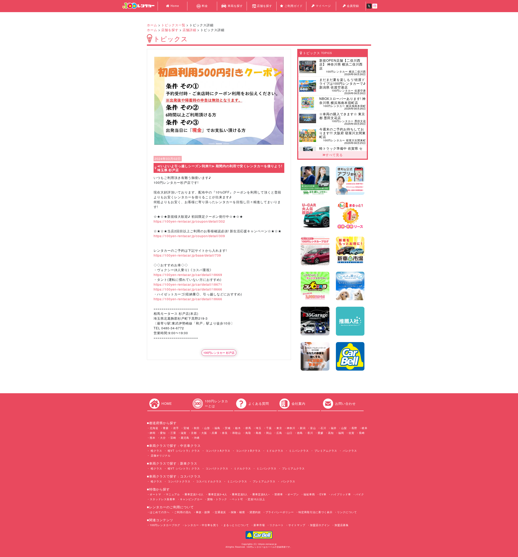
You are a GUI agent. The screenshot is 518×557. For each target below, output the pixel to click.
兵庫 (214, 433)
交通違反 (220, 512)
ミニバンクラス (298, 450)
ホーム (152, 25)
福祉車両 (309, 494)
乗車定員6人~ (261, 494)
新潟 (303, 428)
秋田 (197, 428)
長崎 (362, 433)
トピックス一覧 (173, 25)
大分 (163, 438)
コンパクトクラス (216, 468)
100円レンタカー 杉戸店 (219, 353)
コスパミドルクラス (208, 481)
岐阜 (364, 428)
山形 (207, 428)
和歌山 (236, 433)
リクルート (277, 525)
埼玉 (258, 428)
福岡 (341, 433)
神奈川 (291, 428)
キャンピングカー (191, 499)
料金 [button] (204, 6)
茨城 (227, 428)
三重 (173, 433)
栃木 (238, 428)
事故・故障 (203, 512)
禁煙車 (278, 494)
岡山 (269, 433)
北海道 (154, 428)
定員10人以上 (256, 499)
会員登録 (352, 6)
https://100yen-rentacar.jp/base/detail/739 (187, 255)
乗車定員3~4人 (217, 494)
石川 (323, 428)
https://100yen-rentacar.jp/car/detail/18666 (188, 289)
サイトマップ (296, 525)
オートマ (155, 494)
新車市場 (259, 525)
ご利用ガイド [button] (293, 6)
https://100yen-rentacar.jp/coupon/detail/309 (189, 236)
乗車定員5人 (240, 494)
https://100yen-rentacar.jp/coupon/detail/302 (189, 221)
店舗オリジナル (160, 455)
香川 (310, 433)
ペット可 (237, 499)
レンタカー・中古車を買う (202, 525)
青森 (166, 428)
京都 (194, 433)
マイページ (323, 6)
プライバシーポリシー (279, 512)
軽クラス (156, 450)
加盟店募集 (341, 525)
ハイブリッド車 (341, 494)
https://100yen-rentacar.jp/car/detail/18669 (188, 274)
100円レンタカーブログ (165, 525)
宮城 (186, 428)
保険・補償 (238, 512)
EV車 (323, 494)
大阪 (204, 433)
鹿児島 (185, 438)
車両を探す (235, 6)
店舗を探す (264, 6)
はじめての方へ (160, 512)
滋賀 (183, 433)
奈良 (225, 433)
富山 (313, 428)
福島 (217, 428)
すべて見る (334, 154)
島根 (258, 433)
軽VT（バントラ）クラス (183, 450)
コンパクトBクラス (248, 450)
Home (174, 6)
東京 (279, 428)
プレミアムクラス (325, 450)
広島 (279, 433)
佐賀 (351, 433)
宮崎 (173, 438)
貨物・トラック (217, 499)
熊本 (152, 438)
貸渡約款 (255, 512)
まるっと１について (236, 525)
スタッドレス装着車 (162, 499)
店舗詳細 (189, 29)
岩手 (176, 428)
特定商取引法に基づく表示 (315, 512)
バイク (360, 494)
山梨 (344, 428)
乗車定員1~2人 (194, 494)
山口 (289, 433)
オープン (293, 494)
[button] (164, 100)
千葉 (269, 428)
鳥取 (248, 433)
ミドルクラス (274, 450)
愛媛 (320, 433)
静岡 (152, 433)
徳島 (300, 433)
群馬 (248, 428)
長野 (354, 428)
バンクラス (349, 450)
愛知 (163, 433)
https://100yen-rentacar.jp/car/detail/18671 (188, 284)
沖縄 (197, 438)
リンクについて (347, 512)
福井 (333, 428)
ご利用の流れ (182, 512)
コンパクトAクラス (217, 450)
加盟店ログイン (320, 525)
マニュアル (173, 494)
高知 (331, 433)
